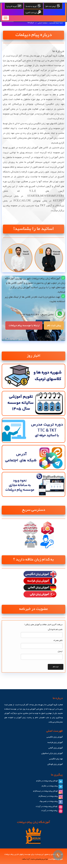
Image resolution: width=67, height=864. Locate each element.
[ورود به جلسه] (31, 6)
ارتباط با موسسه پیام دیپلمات (24, 325)
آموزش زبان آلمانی (55, 748)
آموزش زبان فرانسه (55, 742)
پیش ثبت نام (54, 325)
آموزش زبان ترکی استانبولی (52, 753)
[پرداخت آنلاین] (31, 12)
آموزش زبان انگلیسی (55, 737)
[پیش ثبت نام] (51, 6)
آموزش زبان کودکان (55, 764)
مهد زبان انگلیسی (56, 759)
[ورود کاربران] (12, 6)
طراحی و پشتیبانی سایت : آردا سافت (35, 859)
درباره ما (31, 22)
